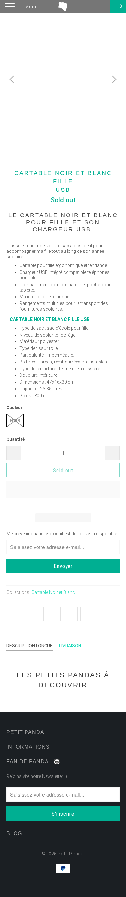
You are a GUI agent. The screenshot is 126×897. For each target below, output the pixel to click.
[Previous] (12, 79)
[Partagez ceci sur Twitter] (37, 614)
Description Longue (29, 645)
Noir (15, 420)
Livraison (70, 645)
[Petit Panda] (63, 6)
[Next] (113, 79)
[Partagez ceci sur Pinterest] (71, 614)
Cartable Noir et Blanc (53, 592)
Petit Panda (71, 854)
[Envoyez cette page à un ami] (87, 614)
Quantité (15, 439)
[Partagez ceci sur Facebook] (53, 614)
